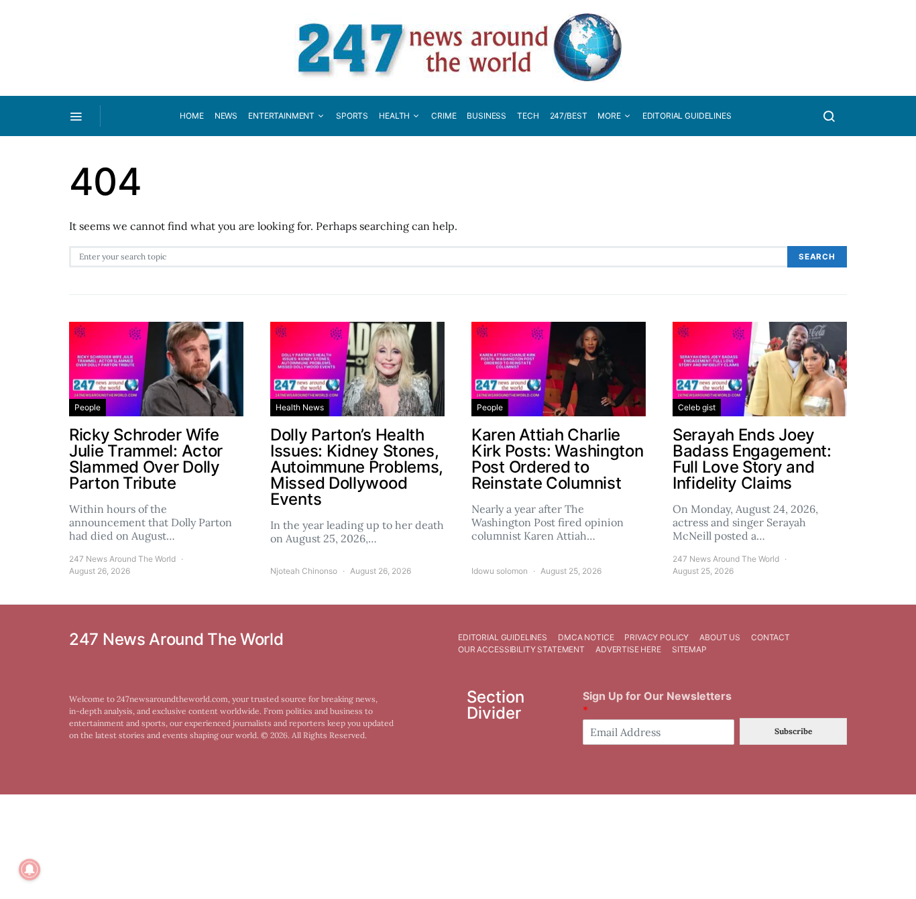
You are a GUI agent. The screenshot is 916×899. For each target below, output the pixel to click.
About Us (719, 637)
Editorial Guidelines (687, 116)
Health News (300, 407)
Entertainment (281, 116)
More (608, 116)
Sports (352, 116)
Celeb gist (696, 407)
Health (394, 116)
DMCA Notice (586, 637)
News (226, 116)
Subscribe (793, 731)
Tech (527, 116)
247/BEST (568, 116)
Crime (443, 116)
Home (191, 116)
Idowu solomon (499, 571)
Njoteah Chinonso (303, 571)
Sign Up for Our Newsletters (657, 703)
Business (486, 116)
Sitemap (689, 649)
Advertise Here (628, 649)
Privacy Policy (656, 637)
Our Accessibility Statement (521, 649)
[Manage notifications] (29, 869)
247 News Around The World (122, 559)
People (87, 407)
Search (817, 256)
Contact (770, 637)
